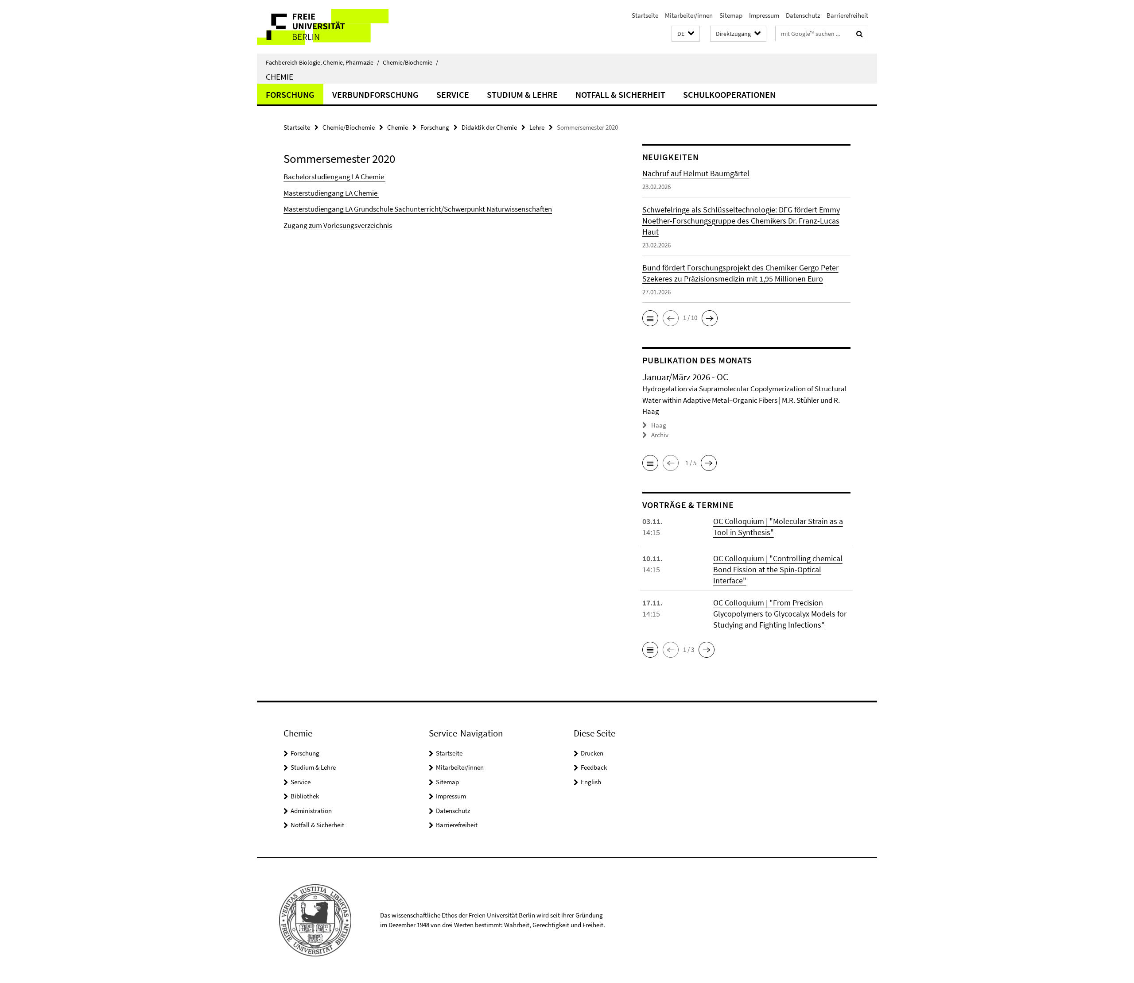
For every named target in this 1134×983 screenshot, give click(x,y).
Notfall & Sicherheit (620, 94)
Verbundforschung (375, 94)
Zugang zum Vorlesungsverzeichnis (338, 225)
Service (452, 94)
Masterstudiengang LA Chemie (331, 193)
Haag (658, 425)
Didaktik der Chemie (489, 127)
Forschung (290, 94)
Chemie (279, 76)
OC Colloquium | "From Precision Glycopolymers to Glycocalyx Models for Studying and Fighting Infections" (780, 614)
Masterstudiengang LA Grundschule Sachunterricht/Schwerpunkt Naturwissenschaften (418, 209)
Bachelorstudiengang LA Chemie (334, 176)
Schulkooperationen (729, 94)
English (591, 782)
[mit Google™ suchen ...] (859, 34)
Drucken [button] (592, 753)
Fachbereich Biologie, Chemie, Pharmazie (322, 62)
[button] (686, 34)
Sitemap (730, 15)
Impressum (764, 15)
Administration (311, 810)
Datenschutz (803, 15)
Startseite (645, 15)
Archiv (659, 435)
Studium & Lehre (522, 94)
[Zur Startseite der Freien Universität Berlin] (331, 27)
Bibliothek (305, 796)
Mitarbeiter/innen (689, 15)
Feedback (594, 767)
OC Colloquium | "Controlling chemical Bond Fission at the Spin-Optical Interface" (778, 569)
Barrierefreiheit (847, 15)
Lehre (536, 127)
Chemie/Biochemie (410, 62)
